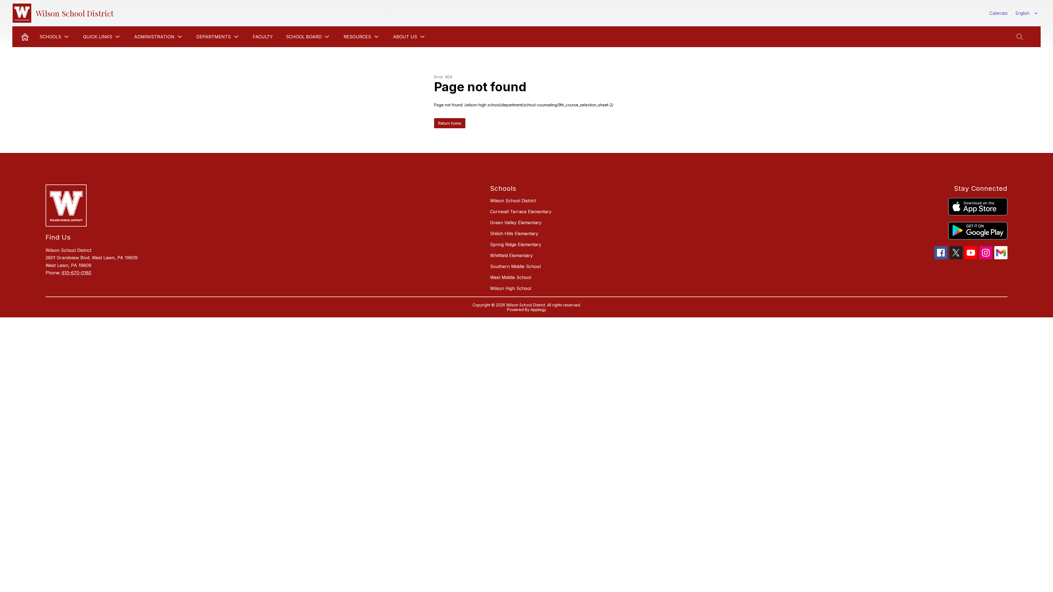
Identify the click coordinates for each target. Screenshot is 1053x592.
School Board (304, 36)
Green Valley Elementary (516, 222)
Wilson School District (513, 200)
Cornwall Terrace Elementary (520, 211)
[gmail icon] (1000, 257)
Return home (449, 123)
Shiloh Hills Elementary (514, 233)
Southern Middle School (515, 266)
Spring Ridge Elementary (515, 244)
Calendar (998, 13)
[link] (25, 37)
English (1022, 13)
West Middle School (510, 277)
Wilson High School (510, 288)
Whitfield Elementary (511, 255)
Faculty (263, 36)
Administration (154, 36)
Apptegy (538, 309)
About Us (405, 36)
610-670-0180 (76, 272)
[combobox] (1026, 13)
